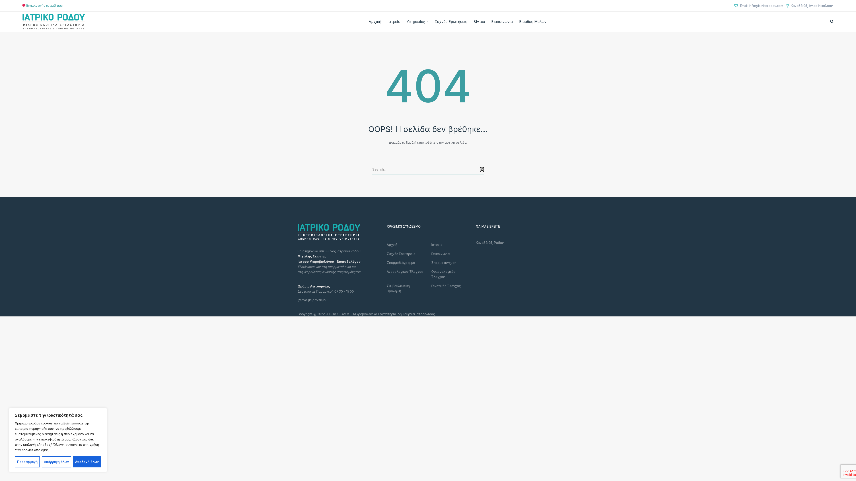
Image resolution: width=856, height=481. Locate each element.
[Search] (482, 169)
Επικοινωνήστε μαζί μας (44, 5)
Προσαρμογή (27, 462)
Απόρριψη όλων (56, 462)
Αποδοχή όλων (87, 462)
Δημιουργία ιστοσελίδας (416, 314)
